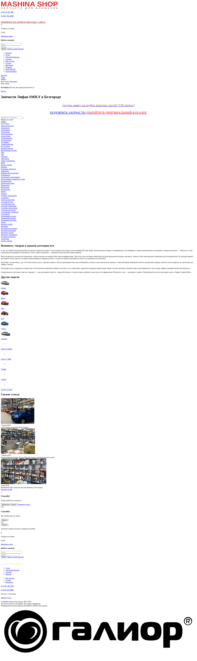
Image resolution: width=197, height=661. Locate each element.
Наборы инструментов (10, 173)
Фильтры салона (7, 233)
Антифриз (5, 142)
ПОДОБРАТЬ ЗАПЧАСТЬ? (98, 112)
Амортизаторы (6, 138)
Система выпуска (8, 204)
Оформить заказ (24, 504)
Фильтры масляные (8, 231)
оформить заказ (7, 36)
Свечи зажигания (7, 200)
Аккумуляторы (7, 134)
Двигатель (5, 159)
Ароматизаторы (7, 144)
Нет (2, 91)
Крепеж (4, 167)
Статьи (8, 580)
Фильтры (4, 226)
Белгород (13, 81)
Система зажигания (8, 206)
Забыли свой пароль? (15, 49)
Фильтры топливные (9, 235)
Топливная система (8, 216)
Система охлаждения (9, 208)
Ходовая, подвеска (8, 237)
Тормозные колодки (8, 220)
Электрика (5, 239)
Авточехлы (5, 132)
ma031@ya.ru (6, 598)
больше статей (6, 490)
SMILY (3, 122)
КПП (3, 163)
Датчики (4, 157)
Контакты (9, 582)
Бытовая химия (7, 148)
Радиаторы (5, 187)
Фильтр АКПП (7, 224)
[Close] (2, 492)
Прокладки (5, 185)
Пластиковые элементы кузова (13, 179)
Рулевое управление (9, 196)
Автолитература (7, 126)
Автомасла (5, 128)
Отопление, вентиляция (10, 177)
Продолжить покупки (9, 504)
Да (5, 91)
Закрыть (5, 520)
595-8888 (7, 16)
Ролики (4, 194)
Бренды (8, 574)
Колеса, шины (6, 165)
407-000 (7, 12)
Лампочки (5, 171)
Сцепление (5, 214)
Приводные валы (7, 183)
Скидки (8, 572)
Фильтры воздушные (9, 228)
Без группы (5, 146)
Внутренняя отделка (9, 150)
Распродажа (5, 189)
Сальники (5, 198)
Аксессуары (5, 136)
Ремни (3, 192)
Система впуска (7, 202)
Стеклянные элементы (9, 212)
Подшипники (6, 181)
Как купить (9, 578)
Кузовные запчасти (8, 169)
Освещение (5, 175)
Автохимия (5, 130)
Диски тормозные (8, 161)
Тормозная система (8, 218)
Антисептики (6, 140)
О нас (7, 568)
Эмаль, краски (6, 241)
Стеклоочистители (8, 210)
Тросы (3, 222)
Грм (2, 155)
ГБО (2, 153)
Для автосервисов (12, 570)
